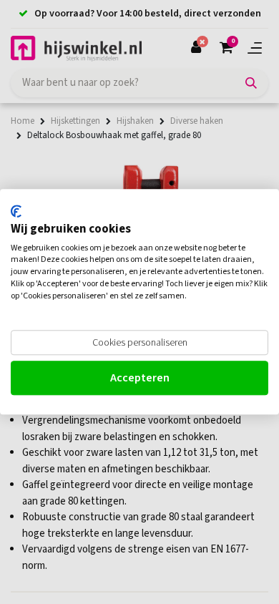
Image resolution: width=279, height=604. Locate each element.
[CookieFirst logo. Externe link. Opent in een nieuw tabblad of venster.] (16, 211)
